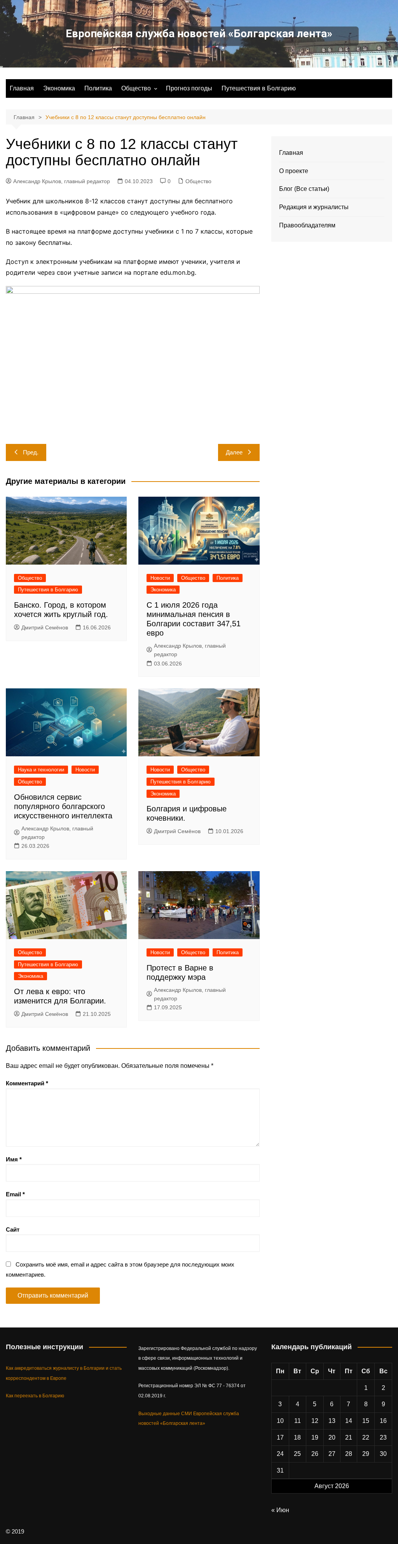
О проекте (293, 171)
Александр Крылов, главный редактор (61, 181)
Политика (98, 88)
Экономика (59, 88)
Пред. (30, 452)
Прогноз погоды (189, 88)
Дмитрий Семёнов (44, 627)
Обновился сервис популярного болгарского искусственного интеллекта (63, 806)
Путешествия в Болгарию (259, 88)
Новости (160, 578)
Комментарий (27, 1083)
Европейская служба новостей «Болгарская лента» (199, 33)
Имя (14, 1159)
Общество (136, 88)
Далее (234, 452)
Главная (22, 88)
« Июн (280, 1510)
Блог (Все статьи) (304, 188)
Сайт (12, 1229)
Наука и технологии (41, 770)
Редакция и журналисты (314, 207)
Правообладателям (307, 225)
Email (15, 1194)
